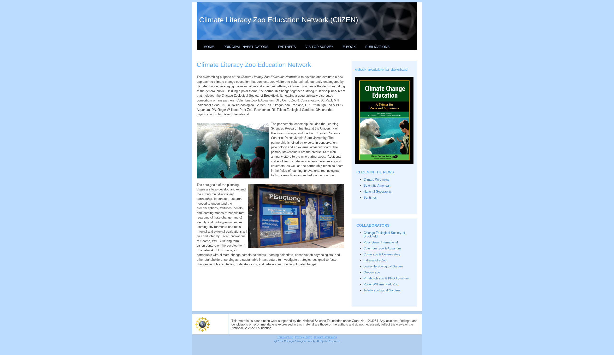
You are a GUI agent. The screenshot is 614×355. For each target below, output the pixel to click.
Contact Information (325, 337)
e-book (349, 47)
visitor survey (319, 47)
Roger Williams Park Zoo (381, 284)
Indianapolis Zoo (375, 260)
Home (209, 47)
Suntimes (370, 197)
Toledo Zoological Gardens (382, 290)
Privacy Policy (303, 337)
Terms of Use (285, 337)
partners (287, 47)
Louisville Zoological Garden (383, 266)
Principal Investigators (246, 47)
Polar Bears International (381, 242)
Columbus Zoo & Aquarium (382, 248)
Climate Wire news (377, 179)
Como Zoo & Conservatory (382, 254)
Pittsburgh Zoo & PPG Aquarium (386, 278)
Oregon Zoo (372, 272)
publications (377, 47)
